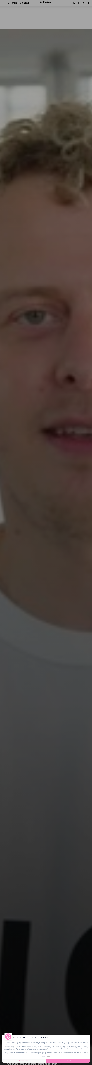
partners (14, 1042)
